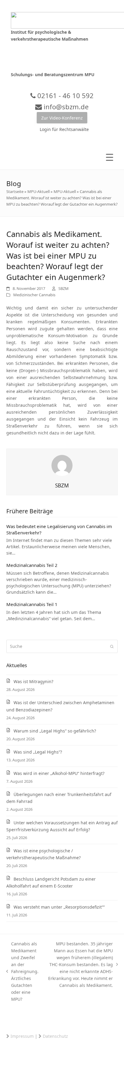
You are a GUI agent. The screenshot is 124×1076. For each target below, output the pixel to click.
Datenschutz (55, 1036)
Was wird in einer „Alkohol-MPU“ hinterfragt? (59, 773)
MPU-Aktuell (38, 191)
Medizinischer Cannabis (34, 294)
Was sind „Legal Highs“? (38, 752)
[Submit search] (112, 646)
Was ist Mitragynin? (33, 681)
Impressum (22, 1036)
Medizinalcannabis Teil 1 (31, 604)
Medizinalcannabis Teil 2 (31, 565)
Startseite (14, 191)
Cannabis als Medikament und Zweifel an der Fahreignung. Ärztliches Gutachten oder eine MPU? (22, 971)
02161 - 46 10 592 (65, 95)
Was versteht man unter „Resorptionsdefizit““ (59, 907)
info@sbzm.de (65, 106)
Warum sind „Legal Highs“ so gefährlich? (55, 731)
